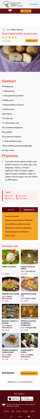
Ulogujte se (26, 11)
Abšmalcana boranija (10, 289)
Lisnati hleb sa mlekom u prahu (17, 224)
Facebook (6, 411)
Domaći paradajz (12, 216)
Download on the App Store (14, 399)
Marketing (10, 406)
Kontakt (16, 406)
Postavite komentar (29, 373)
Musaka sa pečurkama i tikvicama (19, 220)
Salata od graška (10, 262)
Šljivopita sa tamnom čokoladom (18, 228)
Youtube (18, 411)
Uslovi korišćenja (30, 404)
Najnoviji (11, 210)
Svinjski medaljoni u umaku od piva (10, 346)
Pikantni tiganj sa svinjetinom (17, 232)
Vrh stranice (19, 393)
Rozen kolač (10, 235)
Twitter (12, 411)
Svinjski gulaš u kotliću (29, 346)
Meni (20, 416)
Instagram (25, 411)
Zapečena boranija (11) (29, 289)
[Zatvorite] (1, 4)
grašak (10, 196)
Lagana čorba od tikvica (29, 262)
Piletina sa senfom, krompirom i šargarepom (29, 317)
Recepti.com (4, 405)
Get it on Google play (27, 399)
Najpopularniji (29, 210)
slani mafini (23, 198)
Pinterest (32, 411)
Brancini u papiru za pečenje (10, 317)
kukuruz (11, 198)
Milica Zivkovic (17, 30)
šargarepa (22, 196)
